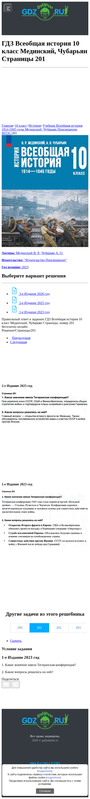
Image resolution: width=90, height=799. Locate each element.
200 (19, 627)
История (35, 125)
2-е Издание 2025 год (34, 303)
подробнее (44, 771)
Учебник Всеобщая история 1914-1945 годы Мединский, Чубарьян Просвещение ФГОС (42, 129)
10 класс (21, 125)
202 (58, 627)
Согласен (45, 791)
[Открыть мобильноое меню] (8, 8)
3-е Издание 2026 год (34, 294)
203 (78, 627)
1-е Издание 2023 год (34, 312)
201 (14, 133)
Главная (7, 125)
